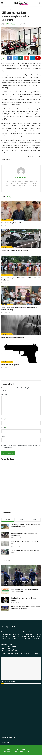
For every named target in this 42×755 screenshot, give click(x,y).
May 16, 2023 (22, 24)
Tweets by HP (5, 742)
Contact (27, 751)
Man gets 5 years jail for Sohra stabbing (12, 337)
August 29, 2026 (6, 282)
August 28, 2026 (6, 312)
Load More (21, 374)
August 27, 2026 (6, 339)
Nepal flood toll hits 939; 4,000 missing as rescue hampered (20, 582)
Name (3, 419)
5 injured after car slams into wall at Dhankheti (14, 250)
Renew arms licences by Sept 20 (10, 365)
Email (3, 428)
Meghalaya (9, 9)
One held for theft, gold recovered (11, 223)
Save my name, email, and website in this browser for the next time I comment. (21, 446)
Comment (4, 394)
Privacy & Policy (18, 751)
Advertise (9, 751)
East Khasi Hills (17, 9)
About (3, 751)
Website (3, 436)
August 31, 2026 (6, 225)
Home (3, 9)
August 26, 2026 (6, 367)
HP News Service (11, 24)
